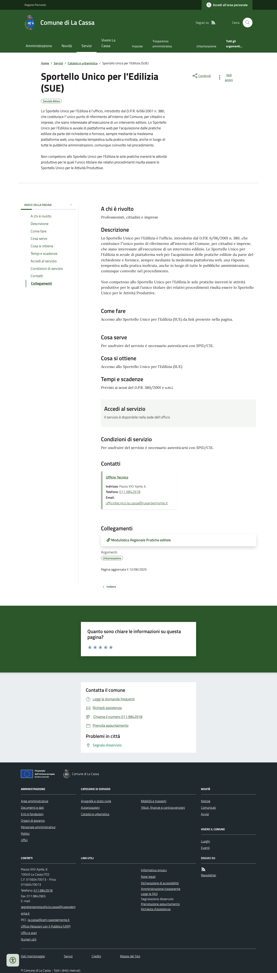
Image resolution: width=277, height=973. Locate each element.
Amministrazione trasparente (160, 888)
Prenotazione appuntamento (160, 904)
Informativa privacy (154, 870)
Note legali (148, 876)
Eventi (205, 847)
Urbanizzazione (206, 46)
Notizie (205, 801)
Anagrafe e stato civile (96, 801)
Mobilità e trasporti (153, 801)
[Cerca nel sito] (245, 22)
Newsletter (208, 875)
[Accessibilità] (13, 960)
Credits (96, 956)
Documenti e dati (32, 807)
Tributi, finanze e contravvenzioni (163, 807)
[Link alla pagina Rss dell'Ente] (203, 869)
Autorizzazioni (90, 807)
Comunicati (208, 807)
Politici (25, 833)
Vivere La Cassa (108, 43)
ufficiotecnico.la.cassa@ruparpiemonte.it (137, 503)
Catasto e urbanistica (83, 63)
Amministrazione (39, 46)
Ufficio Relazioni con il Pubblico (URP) (45, 926)
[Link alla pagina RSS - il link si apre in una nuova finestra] (213, 22)
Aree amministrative (34, 801)
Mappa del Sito (130, 956)
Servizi (87, 46)
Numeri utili (28, 939)
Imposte (137, 46)
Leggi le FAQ (149, 893)
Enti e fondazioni (32, 814)
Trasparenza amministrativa (162, 43)
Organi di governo (33, 820)
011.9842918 (129, 491)
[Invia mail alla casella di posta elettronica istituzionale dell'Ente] (48, 910)
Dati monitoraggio (33, 956)
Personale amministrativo (38, 827)
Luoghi (205, 841)
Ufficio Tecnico (117, 477)
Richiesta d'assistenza (156, 909)
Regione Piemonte (35, 5)
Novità (67, 46)
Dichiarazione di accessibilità (160, 883)
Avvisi (205, 814)
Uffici (24, 840)
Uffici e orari (29, 932)
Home (45, 63)
